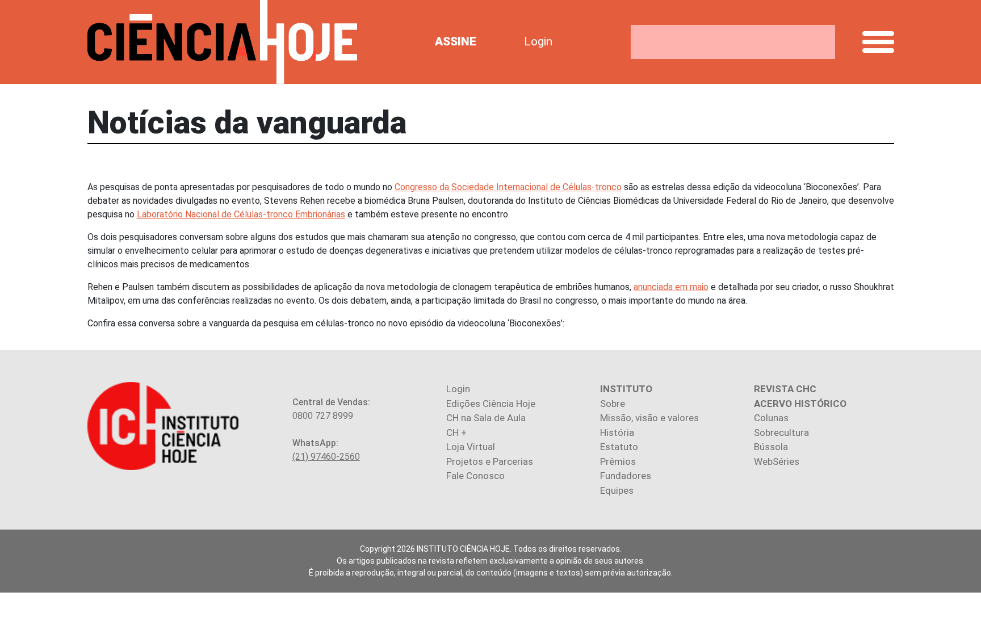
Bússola (771, 446)
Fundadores (625, 475)
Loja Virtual (470, 446)
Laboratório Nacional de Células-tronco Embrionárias (241, 214)
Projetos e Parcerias (489, 461)
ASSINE (455, 41)
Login (538, 41)
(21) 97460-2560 (326, 456)
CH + (456, 432)
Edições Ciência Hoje (490, 403)
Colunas (771, 417)
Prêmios (618, 461)
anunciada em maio (671, 287)
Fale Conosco (475, 475)
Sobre (612, 403)
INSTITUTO (626, 388)
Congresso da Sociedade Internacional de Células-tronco (508, 187)
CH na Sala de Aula (486, 417)
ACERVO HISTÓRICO (800, 403)
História (617, 432)
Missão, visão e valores (649, 417)
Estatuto (619, 446)
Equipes (617, 490)
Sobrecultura (781, 432)
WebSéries (776, 461)
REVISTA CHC (785, 388)
